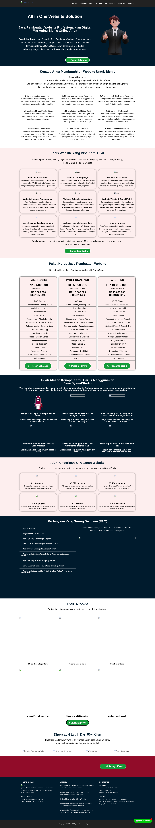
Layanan (98, 3)
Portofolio (110, 3)
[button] (48, 528)
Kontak (121, 3)
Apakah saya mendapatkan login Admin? (39, 549)
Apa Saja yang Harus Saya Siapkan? (37, 539)
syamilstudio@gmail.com (34, 799)
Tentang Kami (86, 3)
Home (74, 3)
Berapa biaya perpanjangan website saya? (40, 544)
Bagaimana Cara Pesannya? (34, 534)
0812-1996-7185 (37, 802)
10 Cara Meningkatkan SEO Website (73, 799)
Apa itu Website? (29, 529)
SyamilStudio (78, 824)
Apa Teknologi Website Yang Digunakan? (39, 561)
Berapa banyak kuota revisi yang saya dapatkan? (43, 566)
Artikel (131, 3)
